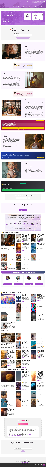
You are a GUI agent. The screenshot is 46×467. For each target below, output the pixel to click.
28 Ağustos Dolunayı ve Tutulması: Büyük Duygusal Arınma (25, 392)
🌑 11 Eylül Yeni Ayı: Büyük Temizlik (25, 372)
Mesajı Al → (30, 65)
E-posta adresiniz (17, 33)
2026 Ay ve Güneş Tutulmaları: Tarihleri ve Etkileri (40, 392)
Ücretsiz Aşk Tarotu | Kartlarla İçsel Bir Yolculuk (40, 235)
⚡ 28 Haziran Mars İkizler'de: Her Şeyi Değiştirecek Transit (25, 400)
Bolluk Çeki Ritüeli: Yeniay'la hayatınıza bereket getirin (25, 235)
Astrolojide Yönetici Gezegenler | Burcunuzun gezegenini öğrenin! (7, 305)
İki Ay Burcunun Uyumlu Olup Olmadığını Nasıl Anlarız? (40, 314)
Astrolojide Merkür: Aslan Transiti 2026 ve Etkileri (10, 409)
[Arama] (44, 7)
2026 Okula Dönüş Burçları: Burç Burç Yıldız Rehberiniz (25, 342)
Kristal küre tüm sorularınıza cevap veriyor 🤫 (10, 263)
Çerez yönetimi (22, 461)
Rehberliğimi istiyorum (39, 157)
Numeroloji (28, 6)
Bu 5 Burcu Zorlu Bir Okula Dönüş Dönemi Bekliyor (40, 334)
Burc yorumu (18, 198)
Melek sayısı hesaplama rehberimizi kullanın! (25, 295)
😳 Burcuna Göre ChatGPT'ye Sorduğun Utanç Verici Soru (26, 383)
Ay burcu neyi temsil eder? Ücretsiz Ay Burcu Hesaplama (10, 313)
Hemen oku (3, 252)
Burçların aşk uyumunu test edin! (11, 323)
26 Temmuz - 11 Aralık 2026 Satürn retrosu (25, 351)
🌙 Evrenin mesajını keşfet (23, 424)
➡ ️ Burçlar (9, 6)
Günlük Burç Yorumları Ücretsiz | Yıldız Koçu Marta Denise (26, 361)
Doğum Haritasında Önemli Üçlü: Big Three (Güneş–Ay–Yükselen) (25, 304)
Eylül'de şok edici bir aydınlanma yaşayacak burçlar (6, 344)
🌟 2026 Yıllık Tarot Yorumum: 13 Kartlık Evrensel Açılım (25, 244)
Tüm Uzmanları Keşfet (22, 289)
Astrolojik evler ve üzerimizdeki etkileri (25, 313)
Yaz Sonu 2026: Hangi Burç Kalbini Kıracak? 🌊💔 (40, 351)
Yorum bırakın (22, 210)
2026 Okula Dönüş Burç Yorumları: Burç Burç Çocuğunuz (25, 334)
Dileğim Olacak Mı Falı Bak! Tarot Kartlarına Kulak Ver (41, 255)
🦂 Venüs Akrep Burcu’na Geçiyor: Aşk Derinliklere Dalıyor (7, 384)
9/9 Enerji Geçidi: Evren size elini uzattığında (10, 392)
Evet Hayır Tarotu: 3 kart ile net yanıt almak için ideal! (25, 263)
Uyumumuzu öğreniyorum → (23, 127)
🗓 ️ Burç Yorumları (5, 6)
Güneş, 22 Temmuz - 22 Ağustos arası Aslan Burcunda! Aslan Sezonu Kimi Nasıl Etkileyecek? (40, 373)
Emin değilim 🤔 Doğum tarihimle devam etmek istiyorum (23, 228)
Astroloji (12, 6)
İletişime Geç (8, 284)
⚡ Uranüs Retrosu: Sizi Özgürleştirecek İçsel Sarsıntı (40, 383)
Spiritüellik (23, 6)
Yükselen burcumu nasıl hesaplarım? (40, 295)
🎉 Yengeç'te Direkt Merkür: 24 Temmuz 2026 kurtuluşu (40, 400)
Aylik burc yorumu (24, 198)
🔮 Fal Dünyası (19, 6)
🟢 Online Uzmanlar (32, 6)
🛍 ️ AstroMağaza (37, 6)
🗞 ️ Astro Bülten (42, 6)
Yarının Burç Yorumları (11, 360)
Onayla (23, 451)
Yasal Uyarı (17, 461)
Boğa (36, 18)
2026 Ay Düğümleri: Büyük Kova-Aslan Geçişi (10, 400)
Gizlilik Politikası (27, 461)
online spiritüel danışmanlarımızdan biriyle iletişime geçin (20, 435)
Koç (27, 18)
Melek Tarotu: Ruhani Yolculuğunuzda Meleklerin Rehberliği (11, 255)
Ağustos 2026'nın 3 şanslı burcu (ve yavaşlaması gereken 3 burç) (11, 352)
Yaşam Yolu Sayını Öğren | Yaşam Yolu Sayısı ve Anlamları (40, 304)
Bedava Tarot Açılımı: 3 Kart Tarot (7, 247)
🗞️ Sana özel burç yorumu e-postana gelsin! (23, 37)
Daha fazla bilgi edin (6, 21)
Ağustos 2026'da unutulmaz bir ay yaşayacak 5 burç (40, 342)
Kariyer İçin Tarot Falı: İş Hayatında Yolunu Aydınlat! (26, 255)
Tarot (16, 6)
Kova (29, 198)
